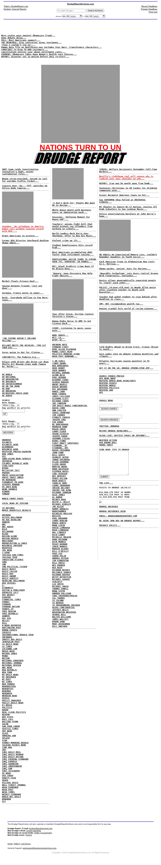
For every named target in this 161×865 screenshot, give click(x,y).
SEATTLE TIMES (10, 728)
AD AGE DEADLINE (11, 519)
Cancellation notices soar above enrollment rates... (33, 52)
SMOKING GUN (9, 735)
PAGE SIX (57, 553)
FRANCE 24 (7, 609)
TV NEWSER (58, 603)
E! (3, 585)
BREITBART (7, 541)
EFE (4, 456)
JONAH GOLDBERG (61, 459)
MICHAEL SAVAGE (61, 579)
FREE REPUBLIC (10, 613)
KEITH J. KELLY (61, 502)
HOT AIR (6, 618)
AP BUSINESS (9, 381)
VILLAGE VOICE (10, 782)
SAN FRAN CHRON (11, 726)
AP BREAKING (9, 391)
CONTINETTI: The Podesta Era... (21, 357)
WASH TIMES (8, 792)
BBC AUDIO (7, 527)
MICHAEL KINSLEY (61, 504)
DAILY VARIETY (10, 578)
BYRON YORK (58, 621)
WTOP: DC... (59, 340)
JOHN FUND (58, 452)
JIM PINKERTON (60, 560)
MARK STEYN (58, 591)
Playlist (29, 835)
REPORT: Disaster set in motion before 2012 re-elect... (35, 56)
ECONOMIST (7, 588)
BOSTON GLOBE (9, 536)
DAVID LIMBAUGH (61, 527)
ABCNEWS (6, 515)
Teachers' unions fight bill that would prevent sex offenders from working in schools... (72, 226)
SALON (5, 724)
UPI (101, 392)
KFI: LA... (58, 337)
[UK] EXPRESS (9, 761)
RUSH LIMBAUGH (60, 530)
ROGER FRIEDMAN (61, 450)
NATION (6, 658)
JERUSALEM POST (11, 642)
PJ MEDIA (7, 705)
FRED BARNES (59, 370)
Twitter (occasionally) (43, 833)
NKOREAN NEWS (9, 696)
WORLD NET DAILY (11, 797)
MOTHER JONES (9, 653)
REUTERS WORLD (107, 385)
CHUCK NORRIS (59, 546)
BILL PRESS (58, 563)
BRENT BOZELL (59, 384)
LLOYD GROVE (59, 464)
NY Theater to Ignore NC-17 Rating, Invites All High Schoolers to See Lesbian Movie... (128, 208)
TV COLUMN (58, 600)
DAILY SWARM (9, 576)
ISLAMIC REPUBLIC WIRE (15, 463)
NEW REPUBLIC (9, 670)
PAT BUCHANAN (59, 389)
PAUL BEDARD (59, 377)
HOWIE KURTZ (59, 523)
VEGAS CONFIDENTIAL (63, 607)
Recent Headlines (149, 6)
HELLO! (6, 620)
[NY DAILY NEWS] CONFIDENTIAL (69, 405)
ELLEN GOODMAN (60, 462)
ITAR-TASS (7, 466)
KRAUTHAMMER (59, 511)
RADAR (5, 710)
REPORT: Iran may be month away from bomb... (126, 183)
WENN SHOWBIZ (9, 489)
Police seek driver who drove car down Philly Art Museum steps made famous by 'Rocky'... (25, 364)
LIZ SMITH (58, 584)
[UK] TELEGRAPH (11, 771)
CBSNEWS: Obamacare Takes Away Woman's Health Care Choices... (39, 54)
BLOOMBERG (7, 447)
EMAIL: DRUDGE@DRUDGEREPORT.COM (118, 516)
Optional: (59, 16)
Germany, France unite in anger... (23, 293)
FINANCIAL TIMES (11, 599)
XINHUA (6, 491)
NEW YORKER (8, 684)
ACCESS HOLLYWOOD (12, 517)
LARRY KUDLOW (59, 520)
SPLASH (6, 738)
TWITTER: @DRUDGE (109, 426)
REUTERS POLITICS (109, 388)
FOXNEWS (6, 604)
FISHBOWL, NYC (60, 448)
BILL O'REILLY (60, 551)
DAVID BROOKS (59, 387)
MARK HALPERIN (60, 469)
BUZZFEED (7, 548)
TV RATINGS (8, 508)
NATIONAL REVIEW (11, 665)
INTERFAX (7, 461)
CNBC (4, 562)
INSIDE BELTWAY (61, 488)
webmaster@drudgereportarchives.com (39, 848)
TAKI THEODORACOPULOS (64, 596)
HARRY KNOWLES (60, 509)
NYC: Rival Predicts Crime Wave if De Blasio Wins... (73, 267)
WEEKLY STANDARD (11, 794)
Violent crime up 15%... (66, 240)
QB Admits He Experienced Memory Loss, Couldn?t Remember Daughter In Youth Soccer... (128, 255)
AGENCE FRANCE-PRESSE (111, 376)
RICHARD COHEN (60, 401)
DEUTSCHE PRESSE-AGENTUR (16, 451)
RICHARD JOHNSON (61, 492)
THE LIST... (106, 483)
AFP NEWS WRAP (107, 378)
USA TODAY (7, 775)
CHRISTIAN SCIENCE (12, 559)
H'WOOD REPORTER (11, 625)
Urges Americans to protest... (20, 236)
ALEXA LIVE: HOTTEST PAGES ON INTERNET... (124, 435)
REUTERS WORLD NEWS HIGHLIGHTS (117, 381)
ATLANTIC (7, 442)
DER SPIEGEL (9, 583)
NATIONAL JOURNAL (12, 663)
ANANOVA (6, 440)
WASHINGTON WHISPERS (64, 612)
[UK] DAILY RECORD (12, 757)
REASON (6, 714)
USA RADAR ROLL (108, 442)
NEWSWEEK (7, 693)
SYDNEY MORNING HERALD (15, 743)
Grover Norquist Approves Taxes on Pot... (124, 195)
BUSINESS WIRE (10, 449)
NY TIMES (7, 681)
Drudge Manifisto (33, 831)
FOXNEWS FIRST (60, 347)
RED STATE (7, 717)
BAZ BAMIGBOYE (60, 365)
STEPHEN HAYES (60, 471)
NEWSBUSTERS (9, 686)
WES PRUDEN (58, 565)
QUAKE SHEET (106, 445)
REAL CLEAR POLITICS (14, 712)
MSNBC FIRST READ (62, 351)
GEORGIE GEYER (60, 457)
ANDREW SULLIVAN (61, 593)
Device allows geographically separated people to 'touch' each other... (127, 281)
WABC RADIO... (60, 335)
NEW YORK (7, 672)
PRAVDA (6, 473)
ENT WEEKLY (8, 595)
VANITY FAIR (9, 778)
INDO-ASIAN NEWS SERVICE (16, 458)
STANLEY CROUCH (61, 417)
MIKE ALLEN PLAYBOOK (64, 349)
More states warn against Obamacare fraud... (28, 35)
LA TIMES (7, 646)
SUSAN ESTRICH (60, 434)
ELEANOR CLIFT (60, 398)
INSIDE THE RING (61, 490)
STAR (4, 740)
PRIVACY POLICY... (110, 525)
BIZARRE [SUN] (60, 380)
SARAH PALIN (59, 556)
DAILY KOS (7, 573)
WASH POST (7, 789)
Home (10, 844)
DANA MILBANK (59, 539)
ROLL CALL (7, 719)
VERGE (5, 780)
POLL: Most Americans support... (20, 40)
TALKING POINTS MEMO (14, 745)
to (83, 16)
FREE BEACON (9, 611)
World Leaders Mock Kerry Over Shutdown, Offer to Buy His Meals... (74, 234)
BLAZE (5, 534)
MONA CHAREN (59, 394)
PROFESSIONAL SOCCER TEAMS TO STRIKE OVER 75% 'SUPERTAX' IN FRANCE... (74, 260)
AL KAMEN (57, 497)
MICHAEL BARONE (61, 373)
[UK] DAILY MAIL (11, 752)
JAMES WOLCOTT (60, 619)
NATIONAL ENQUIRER (12, 660)
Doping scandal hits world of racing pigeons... (128, 308)
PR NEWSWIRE (9, 480)
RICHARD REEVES (61, 570)
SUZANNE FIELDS (61, 438)
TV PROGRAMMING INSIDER (66, 605)
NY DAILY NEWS (10, 674)
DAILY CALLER (9, 571)
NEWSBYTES (7, 689)
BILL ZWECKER (59, 626)
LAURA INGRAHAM (61, 485)
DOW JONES (7, 454)
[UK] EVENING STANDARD (15, 759)
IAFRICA (6, 632)
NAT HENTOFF (59, 476)
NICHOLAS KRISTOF (62, 513)
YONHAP (6, 494)
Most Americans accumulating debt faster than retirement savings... (73, 253)
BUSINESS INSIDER (12, 545)
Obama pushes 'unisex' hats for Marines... (125, 268)
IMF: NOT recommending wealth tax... (121, 304)
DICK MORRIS (59, 542)
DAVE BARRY (58, 368)
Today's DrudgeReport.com (16, 6)
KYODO (5, 468)
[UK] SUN (7, 768)
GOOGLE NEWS (106, 400)
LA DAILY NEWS (10, 644)
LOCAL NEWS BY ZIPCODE (15, 503)
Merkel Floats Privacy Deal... (20, 281)
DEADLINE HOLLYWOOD (13, 581)
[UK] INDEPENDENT (12, 766)
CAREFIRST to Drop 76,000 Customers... (24, 49)
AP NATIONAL (9, 377)
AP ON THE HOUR (11, 386)
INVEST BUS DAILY (12, 639)
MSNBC (5, 656)
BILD (4, 529)
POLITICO (7, 707)
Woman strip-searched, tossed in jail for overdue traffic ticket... (24, 179)
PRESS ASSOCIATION (12, 475)
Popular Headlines (149, 9)
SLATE (5, 733)
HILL (4, 623)
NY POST (6, 679)
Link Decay (26, 844)
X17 (4, 801)
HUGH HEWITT (59, 481)
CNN (4, 564)
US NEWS (6, 773)
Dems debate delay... (13, 38)
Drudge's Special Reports (15, 9)
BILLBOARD (7, 531)
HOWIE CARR (58, 391)
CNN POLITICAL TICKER (14, 566)
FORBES (6, 602)
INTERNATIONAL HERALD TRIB (17, 635)
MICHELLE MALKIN (61, 537)
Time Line (152, 12)
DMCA (17, 844)
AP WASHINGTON (10, 379)
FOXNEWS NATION (11, 606)
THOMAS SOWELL (60, 589)
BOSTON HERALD (10, 538)
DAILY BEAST (9, 569)
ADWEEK (6, 522)
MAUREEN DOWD (59, 427)
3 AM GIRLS (58, 361)
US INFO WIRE (9, 487)
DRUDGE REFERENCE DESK (112, 511)
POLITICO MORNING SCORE (66, 354)
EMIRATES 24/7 (10, 592)
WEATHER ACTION (108, 440)
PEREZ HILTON (59, 478)
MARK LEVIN (58, 525)
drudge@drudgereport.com (40, 828)
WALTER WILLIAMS (61, 617)
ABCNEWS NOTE (59, 344)
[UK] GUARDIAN (10, 764)
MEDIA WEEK (8, 651)
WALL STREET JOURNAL (14, 785)
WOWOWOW (6, 799)
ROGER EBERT (59, 429)
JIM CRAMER (58, 415)
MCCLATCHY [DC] (11, 470)
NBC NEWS (7, 667)
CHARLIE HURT (59, 483)
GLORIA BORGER (60, 382)
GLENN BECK (58, 375)
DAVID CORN (58, 408)
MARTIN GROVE (59, 466)
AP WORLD (7, 374)
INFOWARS (7, 637)
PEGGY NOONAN (59, 544)
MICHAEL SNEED (60, 586)
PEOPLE (6, 698)
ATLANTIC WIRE (10, 444)
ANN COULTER (59, 410)
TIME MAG (7, 747)
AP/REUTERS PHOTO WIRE (15, 393)
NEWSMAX (6, 691)
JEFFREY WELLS (60, 610)
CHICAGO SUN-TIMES (12, 555)
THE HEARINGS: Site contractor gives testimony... (31, 42)
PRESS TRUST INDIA (12, 477)
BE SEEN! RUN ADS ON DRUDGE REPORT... (121, 520)
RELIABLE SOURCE (61, 572)
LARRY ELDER (59, 431)
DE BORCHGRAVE (60, 424)
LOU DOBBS (58, 422)
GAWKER (6, 616)
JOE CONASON (59, 403)
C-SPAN (6, 552)
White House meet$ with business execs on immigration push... (71, 211)
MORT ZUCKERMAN (61, 624)
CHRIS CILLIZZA (61, 396)
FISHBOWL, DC (59, 445)
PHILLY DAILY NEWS (12, 703)
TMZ (4, 750)
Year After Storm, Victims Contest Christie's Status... (73, 315)
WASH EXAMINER (10, 787)
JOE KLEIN (58, 506)
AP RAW (6, 388)
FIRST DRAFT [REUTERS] (65, 443)
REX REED (57, 567)
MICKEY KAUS (59, 499)
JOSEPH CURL (59, 419)
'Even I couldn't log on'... (18, 45)
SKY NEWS (7, 731)
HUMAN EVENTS (9, 630)
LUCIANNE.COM (9, 649)
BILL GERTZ (58, 455)
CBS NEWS (7, 550)
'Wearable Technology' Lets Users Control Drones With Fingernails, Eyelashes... (128, 274)
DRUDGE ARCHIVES (108, 506)
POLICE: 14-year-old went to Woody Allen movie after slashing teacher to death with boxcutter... (127, 289)
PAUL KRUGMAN (59, 518)
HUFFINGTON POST (11, 627)
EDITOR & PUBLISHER (13, 590)
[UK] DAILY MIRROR (12, 754)
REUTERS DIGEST (108, 383)
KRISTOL (56, 516)
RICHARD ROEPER (61, 574)
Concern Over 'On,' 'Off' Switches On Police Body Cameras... (24, 187)
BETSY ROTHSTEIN (61, 577)
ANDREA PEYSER (60, 558)
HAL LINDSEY (59, 532)
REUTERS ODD (106, 390)
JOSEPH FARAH (59, 436)
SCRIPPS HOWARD (11, 484)
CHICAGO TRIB (9, 557)
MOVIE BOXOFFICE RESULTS (16, 510)
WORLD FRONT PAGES (12, 498)
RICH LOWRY (58, 535)
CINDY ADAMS (59, 363)
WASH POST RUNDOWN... (64, 356)
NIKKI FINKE (59, 441)
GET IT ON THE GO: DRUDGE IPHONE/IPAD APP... (126, 368)
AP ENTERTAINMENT (12, 384)
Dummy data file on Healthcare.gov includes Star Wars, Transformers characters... (51, 47)
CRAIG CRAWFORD (61, 412)
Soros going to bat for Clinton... (23, 352)
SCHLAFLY (57, 581)
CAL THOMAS (58, 598)
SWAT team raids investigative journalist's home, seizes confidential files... (20, 171)
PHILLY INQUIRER (11, 700)
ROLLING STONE (10, 721)
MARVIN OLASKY (60, 549)
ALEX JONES (58, 495)
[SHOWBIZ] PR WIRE (12, 482)
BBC (4, 524)
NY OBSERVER (9, 677)
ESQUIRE (6, 597)
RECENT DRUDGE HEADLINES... (115, 431)
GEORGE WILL (59, 614)
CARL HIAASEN (59, 473)
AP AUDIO (7, 395)
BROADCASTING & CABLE (14, 543)
